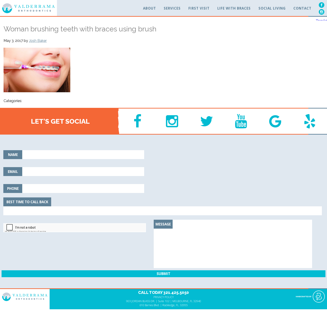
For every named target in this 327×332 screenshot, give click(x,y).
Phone (13, 188)
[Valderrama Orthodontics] (28, 8)
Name (13, 154)
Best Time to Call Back (27, 202)
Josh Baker (38, 41)
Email (13, 171)
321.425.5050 (176, 292)
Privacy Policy (163, 297)
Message (163, 224)
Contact (302, 8)
